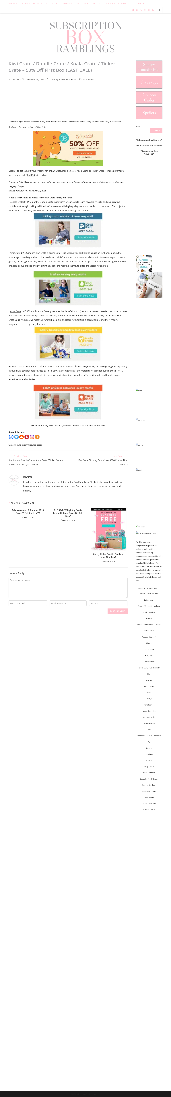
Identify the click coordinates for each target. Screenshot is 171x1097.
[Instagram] (32, 437)
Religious (149, 754)
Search (138, 126)
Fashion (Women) (149, 637)
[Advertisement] (68, 103)
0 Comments (88, 79)
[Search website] (160, 10)
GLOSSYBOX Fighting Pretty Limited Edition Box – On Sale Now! (68, 513)
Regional (149, 748)
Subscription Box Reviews (149, 140)
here (137, 580)
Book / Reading (149, 612)
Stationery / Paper (149, 791)
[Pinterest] (26, 437)
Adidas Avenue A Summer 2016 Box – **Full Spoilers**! (28, 512)
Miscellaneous (149, 723)
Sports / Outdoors (149, 785)
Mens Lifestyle (149, 717)
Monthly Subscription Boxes (63, 79)
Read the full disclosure (110, 121)
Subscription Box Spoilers (149, 145)
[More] (37, 437)
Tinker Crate (98, 170)
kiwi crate (17, 445)
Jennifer (15, 79)
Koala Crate (82, 170)
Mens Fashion (149, 705)
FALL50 (31, 175)
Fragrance (149, 655)
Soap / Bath (149, 766)
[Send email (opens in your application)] (153, 10)
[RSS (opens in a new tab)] (149, 10)
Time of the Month (149, 803)
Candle (149, 618)
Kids (149, 692)
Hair (149, 674)
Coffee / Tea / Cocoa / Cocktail (149, 624)
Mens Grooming (149, 711)
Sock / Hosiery (149, 772)
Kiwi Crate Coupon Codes (32, 445)
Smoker (149, 760)
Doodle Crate (69, 170)
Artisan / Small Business (149, 594)
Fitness (149, 643)
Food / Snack (149, 649)
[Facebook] (11, 437)
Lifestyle (149, 698)
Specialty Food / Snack (149, 779)
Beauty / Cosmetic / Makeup (149, 606)
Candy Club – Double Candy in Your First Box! (108, 556)
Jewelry (149, 680)
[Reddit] (21, 437)
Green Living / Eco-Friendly (149, 668)
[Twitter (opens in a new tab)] (133, 10)
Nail (149, 729)
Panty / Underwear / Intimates (149, 735)
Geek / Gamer (149, 661)
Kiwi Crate (56, 170)
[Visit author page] (14, 479)
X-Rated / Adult (149, 810)
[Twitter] (16, 437)
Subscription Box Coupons (150, 152)
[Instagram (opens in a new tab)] (145, 10)
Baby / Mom (149, 600)
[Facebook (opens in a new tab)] (137, 10)
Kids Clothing (149, 686)
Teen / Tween (149, 797)
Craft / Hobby (149, 631)
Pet (149, 742)
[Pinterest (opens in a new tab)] (141, 10)
